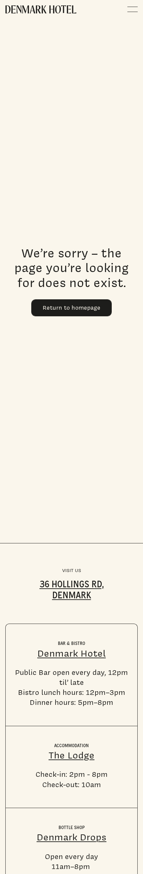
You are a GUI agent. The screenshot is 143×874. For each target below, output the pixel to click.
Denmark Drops (71, 837)
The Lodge (71, 755)
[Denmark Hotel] (41, 9)
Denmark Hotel (71, 653)
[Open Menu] (132, 9)
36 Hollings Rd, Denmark (72, 589)
